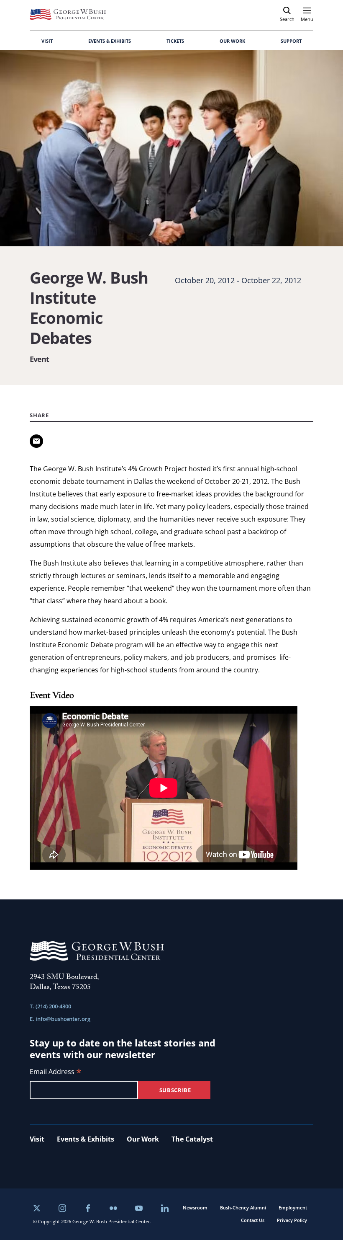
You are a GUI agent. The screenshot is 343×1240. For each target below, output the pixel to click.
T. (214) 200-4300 (50, 1006)
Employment (293, 1207)
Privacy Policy (292, 1220)
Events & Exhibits (85, 1139)
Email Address (56, 1072)
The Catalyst (192, 1139)
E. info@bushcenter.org (60, 1019)
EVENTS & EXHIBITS (109, 41)
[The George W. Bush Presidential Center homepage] (68, 14)
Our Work (143, 1139)
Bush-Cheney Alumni (243, 1207)
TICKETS (175, 41)
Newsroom (195, 1207)
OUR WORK (232, 41)
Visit (37, 1139)
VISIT (47, 41)
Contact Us (252, 1220)
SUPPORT (291, 41)
